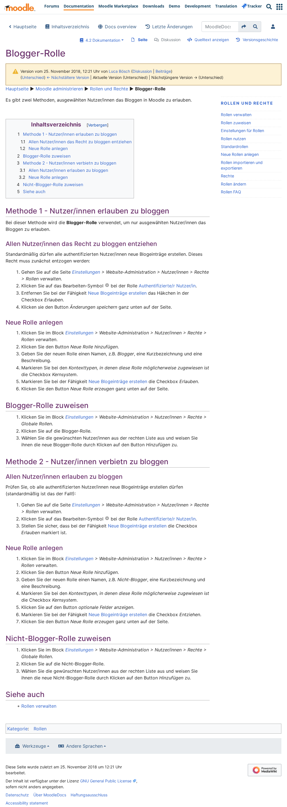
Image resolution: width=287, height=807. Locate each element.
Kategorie (17, 728)
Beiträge (163, 71)
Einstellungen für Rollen (242, 130)
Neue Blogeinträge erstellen (117, 293)
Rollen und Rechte (109, 89)
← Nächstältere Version (68, 77)
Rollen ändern (233, 184)
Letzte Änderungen (172, 26)
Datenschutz (17, 794)
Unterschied (33, 77)
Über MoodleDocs (49, 794)
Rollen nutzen (233, 138)
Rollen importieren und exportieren (242, 165)
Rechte (227, 175)
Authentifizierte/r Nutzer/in (167, 285)
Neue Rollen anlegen (240, 154)
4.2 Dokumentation (101, 40)
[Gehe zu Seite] (244, 26)
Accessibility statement (27, 803)
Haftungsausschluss (89, 794)
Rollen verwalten (236, 114)
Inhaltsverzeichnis (70, 26)
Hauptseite (24, 26)
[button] (279, 6)
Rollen (40, 728)
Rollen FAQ (231, 191)
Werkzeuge (34, 746)
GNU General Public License (105, 780)
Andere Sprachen (84, 746)
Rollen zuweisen (236, 122)
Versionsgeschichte (260, 39)
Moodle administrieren (59, 89)
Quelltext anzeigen (212, 39)
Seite (142, 39)
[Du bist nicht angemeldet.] (274, 26)
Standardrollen (234, 146)
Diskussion (170, 39)
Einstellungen (86, 272)
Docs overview (120, 26)
